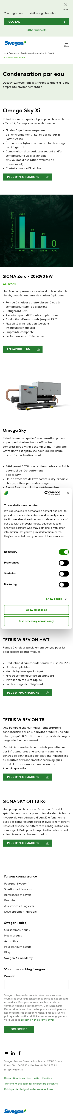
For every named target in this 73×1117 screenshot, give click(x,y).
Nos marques (13, 935)
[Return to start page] (15, 43)
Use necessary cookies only (36, 621)
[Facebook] (19, 1054)
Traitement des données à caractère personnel (31, 1084)
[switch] (64, 563)
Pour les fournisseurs (17, 947)
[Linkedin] (13, 1054)
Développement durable (20, 911)
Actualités (11, 941)
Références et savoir (17, 895)
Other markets (36, 30)
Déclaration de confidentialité (22, 1078)
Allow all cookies (36, 609)
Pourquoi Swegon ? (17, 883)
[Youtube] (6, 1054)
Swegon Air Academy (18, 958)
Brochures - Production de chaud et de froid (30, 53)
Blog (7, 952)
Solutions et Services (18, 889)
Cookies (47, 1078)
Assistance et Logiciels (19, 906)
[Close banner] (67, 493)
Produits (9, 900)
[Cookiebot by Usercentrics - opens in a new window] (45, 493)
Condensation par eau (15, 58)
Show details (54, 598)
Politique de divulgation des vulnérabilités (28, 1089)
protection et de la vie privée (38, 1020)
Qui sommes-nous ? (17, 930)
